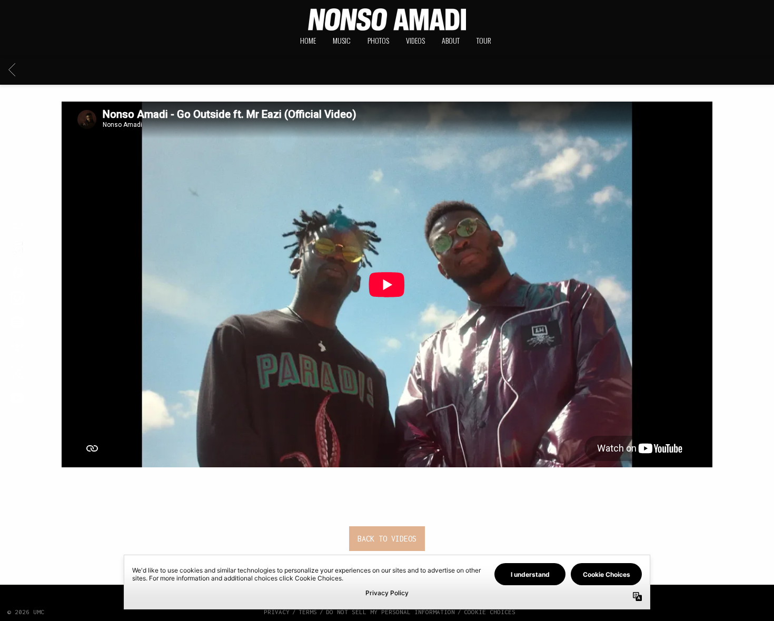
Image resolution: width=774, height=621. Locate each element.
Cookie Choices (489, 611)
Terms (308, 611)
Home (308, 40)
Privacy (277, 611)
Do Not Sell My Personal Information (390, 611)
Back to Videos (387, 538)
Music (342, 40)
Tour (484, 40)
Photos (378, 40)
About (451, 40)
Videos (415, 40)
